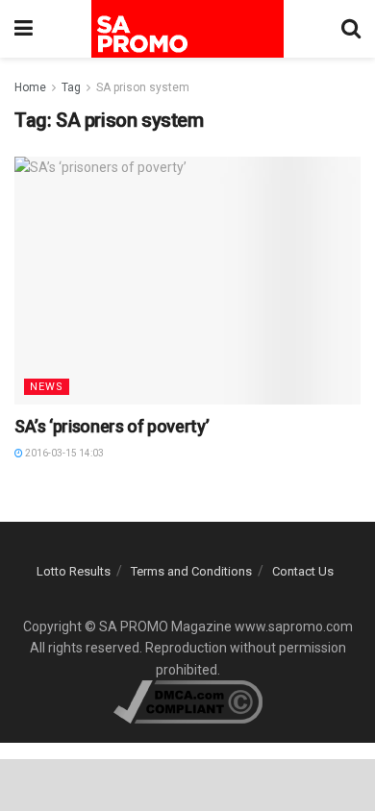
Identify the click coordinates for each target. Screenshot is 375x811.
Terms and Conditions (191, 571)
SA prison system (142, 87)
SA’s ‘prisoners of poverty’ (111, 426)
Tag (71, 87)
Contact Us (303, 571)
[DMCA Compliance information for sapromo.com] (187, 700)
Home (30, 87)
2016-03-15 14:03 (63, 453)
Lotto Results (74, 571)
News (46, 387)
